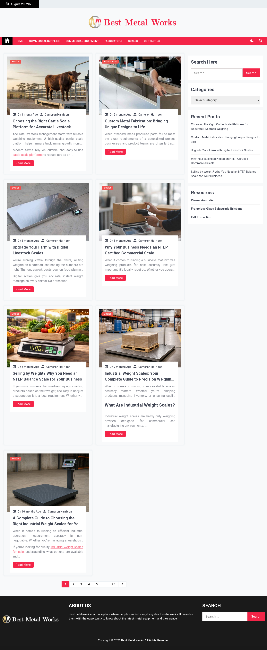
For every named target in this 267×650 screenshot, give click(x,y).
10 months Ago (31, 511)
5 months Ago (123, 240)
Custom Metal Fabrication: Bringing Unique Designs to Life (136, 124)
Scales (133, 40)
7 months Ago (123, 366)
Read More (23, 163)
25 (113, 584)
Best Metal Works (132, 640)
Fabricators (113, 40)
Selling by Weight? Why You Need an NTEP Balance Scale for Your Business (47, 376)
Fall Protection (201, 217)
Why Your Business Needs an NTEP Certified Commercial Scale (136, 250)
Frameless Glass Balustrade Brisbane (217, 208)
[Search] (260, 41)
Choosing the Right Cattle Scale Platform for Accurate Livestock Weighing (42, 124)
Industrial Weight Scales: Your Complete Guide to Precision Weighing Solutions (139, 376)
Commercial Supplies (44, 40)
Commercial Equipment (82, 40)
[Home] (7, 41)
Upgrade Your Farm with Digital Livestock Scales (40, 250)
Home (19, 40)
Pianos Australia (202, 200)
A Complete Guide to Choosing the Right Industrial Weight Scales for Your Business (47, 521)
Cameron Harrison (57, 114)
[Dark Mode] (251, 41)
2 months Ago (123, 114)
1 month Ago (30, 114)
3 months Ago (30, 240)
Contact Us (152, 40)
